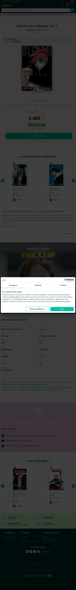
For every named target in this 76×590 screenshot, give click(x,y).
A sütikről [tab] (63, 285)
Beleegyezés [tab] (13, 285)
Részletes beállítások (36, 309)
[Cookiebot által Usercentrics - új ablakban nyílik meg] (66, 280)
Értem (62, 309)
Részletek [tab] (38, 285)
